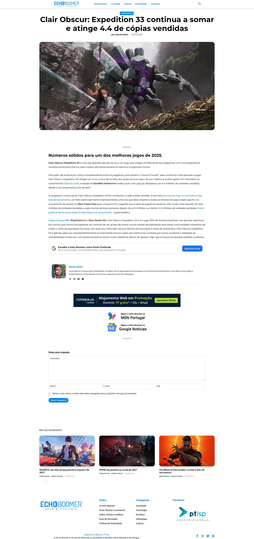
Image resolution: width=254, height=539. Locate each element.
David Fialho (122, 34)
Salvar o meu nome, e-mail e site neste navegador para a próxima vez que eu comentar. (94, 393)
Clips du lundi (71, 183)
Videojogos (126, 13)
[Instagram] (74, 278)
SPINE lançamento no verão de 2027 (118, 469)
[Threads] (213, 535)
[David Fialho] (59, 272)
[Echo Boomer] (67, 4)
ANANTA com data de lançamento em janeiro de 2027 (64, 471)
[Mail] (78, 278)
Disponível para (59, 220)
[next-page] (46, 482)
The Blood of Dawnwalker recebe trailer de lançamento (181, 471)
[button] (199, 3)
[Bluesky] (83, 278)
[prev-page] (41, 482)
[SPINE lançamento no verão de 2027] (127, 451)
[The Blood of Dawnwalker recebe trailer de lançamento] (187, 451)
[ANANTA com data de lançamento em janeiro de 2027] (67, 451)
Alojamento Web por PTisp (96, 534)
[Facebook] (70, 278)
